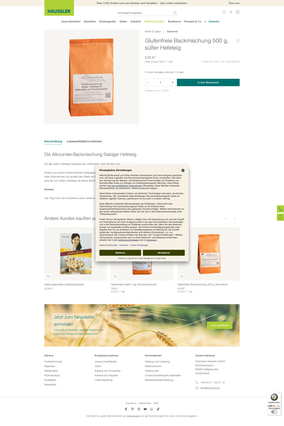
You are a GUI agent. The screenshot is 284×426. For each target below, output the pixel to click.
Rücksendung (52, 375)
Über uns (234, 3)
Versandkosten (133, 416)
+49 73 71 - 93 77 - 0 (212, 382)
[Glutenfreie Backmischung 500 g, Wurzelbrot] (209, 254)
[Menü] (279, 393)
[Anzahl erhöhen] (173, 82)
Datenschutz (152, 371)
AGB (156, 403)
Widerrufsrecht (153, 366)
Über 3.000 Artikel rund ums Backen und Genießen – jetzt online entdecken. (142, 3)
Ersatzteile (50, 380)
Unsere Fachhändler (106, 361)
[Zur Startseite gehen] (59, 8)
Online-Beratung (103, 380)
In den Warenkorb (208, 82)
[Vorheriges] (225, 218)
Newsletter (50, 384)
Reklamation (51, 371)
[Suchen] (174, 13)
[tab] (53, 141)
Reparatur (49, 366)
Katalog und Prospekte (108, 371)
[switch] (274, 412)
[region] (91, 76)
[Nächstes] (234, 218)
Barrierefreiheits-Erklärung (159, 380)
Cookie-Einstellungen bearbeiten (163, 375)
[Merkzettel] (224, 12)
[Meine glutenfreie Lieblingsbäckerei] (75, 254)
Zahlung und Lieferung (157, 361)
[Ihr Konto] (230, 12)
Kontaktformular (53, 361)
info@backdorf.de (210, 388)
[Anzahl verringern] (148, 82)
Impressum (131, 403)
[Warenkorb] (237, 12)
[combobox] (145, 13)
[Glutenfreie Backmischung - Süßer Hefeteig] (91, 76)
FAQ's (98, 366)
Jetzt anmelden (219, 325)
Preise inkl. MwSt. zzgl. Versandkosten (221, 61)
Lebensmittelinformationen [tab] (84, 141)
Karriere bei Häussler (106, 375)
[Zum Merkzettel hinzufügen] (238, 38)
